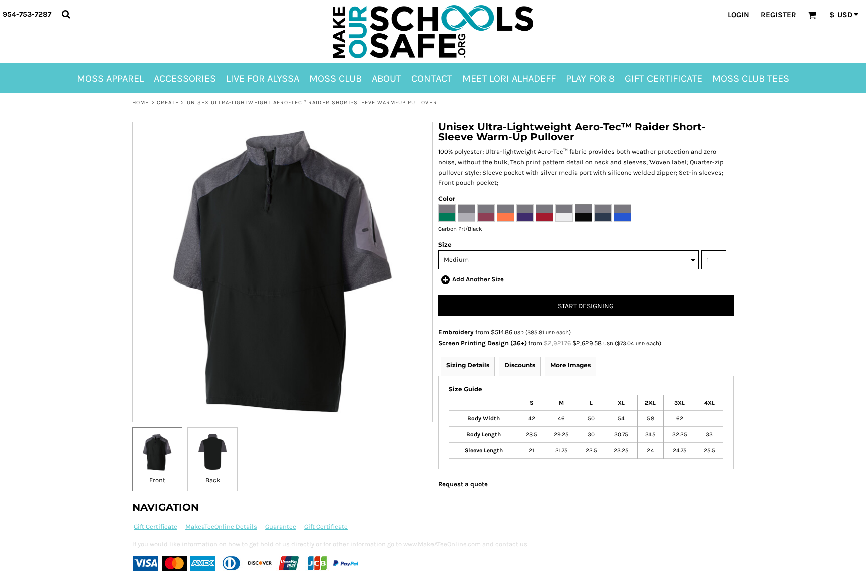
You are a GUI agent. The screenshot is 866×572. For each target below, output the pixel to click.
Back (212, 480)
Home (140, 102)
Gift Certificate (155, 526)
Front (157, 480)
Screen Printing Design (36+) (482, 343)
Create (168, 102)
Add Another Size (478, 279)
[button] (65, 14)
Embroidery (456, 332)
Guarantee (280, 526)
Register (778, 14)
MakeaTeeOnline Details (221, 526)
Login (738, 14)
